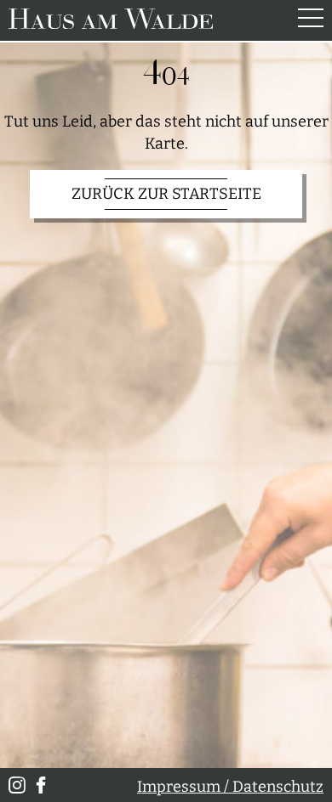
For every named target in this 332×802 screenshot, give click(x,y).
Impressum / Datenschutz (230, 787)
